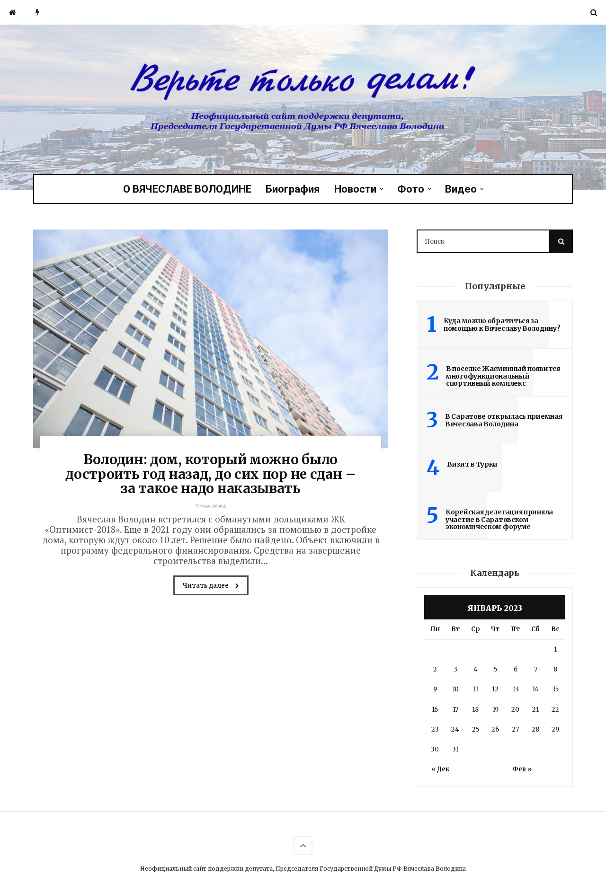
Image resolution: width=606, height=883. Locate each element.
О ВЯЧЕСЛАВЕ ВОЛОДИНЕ (187, 189)
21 (535, 710)
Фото (410, 189)
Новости (355, 189)
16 (435, 710)
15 (556, 689)
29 (555, 729)
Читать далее (206, 586)
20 (515, 710)
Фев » (522, 769)
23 (435, 729)
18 (475, 710)
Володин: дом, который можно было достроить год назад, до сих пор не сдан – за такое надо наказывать (210, 474)
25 (475, 729)
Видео (461, 189)
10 (455, 689)
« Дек (440, 769)
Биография (293, 189)
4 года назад (211, 506)
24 (455, 729)
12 (495, 689)
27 (515, 729)
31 (455, 749)
